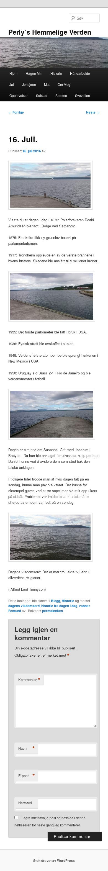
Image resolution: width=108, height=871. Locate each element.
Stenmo (61, 95)
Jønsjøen (29, 84)
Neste (93, 112)
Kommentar (29, 679)
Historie (56, 73)
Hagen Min (34, 73)
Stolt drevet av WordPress (54, 860)
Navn (26, 748)
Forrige (16, 112)
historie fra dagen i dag (59, 605)
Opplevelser (18, 95)
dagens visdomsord (24, 605)
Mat (47, 84)
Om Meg (64, 84)
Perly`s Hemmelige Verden (49, 32)
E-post (26, 775)
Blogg (55, 600)
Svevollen (82, 95)
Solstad (41, 95)
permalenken (52, 610)
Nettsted (25, 802)
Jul (11, 84)
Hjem (13, 73)
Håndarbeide (80, 73)
